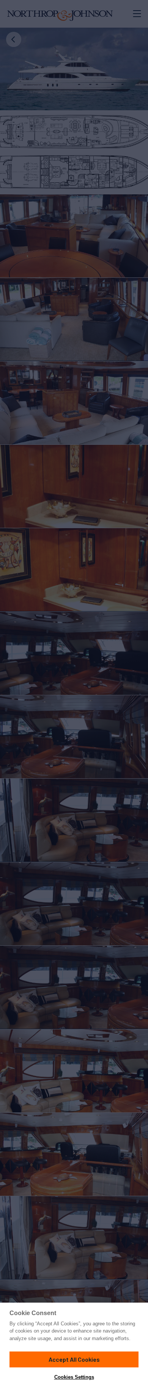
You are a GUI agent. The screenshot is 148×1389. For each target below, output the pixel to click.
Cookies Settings (74, 1377)
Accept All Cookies (74, 1359)
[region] (74, 1346)
